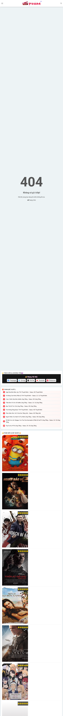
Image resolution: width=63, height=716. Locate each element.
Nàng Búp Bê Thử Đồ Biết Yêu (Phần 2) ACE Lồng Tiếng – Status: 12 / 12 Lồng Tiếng (15, 682)
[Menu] (2, 3)
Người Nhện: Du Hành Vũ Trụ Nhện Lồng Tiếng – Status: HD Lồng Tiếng (25, 416)
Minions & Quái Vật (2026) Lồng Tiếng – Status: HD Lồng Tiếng (15, 453)
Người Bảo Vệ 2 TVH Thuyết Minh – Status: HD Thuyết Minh (15, 491)
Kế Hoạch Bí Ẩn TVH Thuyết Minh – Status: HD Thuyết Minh (15, 529)
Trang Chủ (32, 200)
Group (23, 380)
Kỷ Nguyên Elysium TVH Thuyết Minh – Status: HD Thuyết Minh (15, 643)
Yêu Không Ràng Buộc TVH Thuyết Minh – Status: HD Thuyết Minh (24, 409)
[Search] (61, 3)
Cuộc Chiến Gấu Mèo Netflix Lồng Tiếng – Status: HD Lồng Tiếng (23, 399)
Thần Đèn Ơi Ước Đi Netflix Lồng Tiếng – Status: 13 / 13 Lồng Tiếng (24, 402)
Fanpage (13, 380)
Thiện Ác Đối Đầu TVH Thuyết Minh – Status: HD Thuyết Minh (15, 567)
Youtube (42, 380)
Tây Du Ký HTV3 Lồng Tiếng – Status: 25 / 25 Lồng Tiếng (21, 425)
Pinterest (52, 380)
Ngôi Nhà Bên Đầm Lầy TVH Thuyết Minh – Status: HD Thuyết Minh (24, 392)
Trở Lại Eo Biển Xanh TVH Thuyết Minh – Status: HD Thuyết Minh (15, 605)
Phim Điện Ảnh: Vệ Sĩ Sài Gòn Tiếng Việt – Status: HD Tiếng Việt (23, 413)
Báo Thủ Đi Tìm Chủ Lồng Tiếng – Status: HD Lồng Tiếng (21, 406)
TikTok (32, 380)
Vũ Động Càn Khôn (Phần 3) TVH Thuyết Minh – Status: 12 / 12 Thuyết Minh (26, 395)
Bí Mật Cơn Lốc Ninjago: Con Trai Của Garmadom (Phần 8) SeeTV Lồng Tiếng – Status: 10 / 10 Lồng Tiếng (33, 421)
